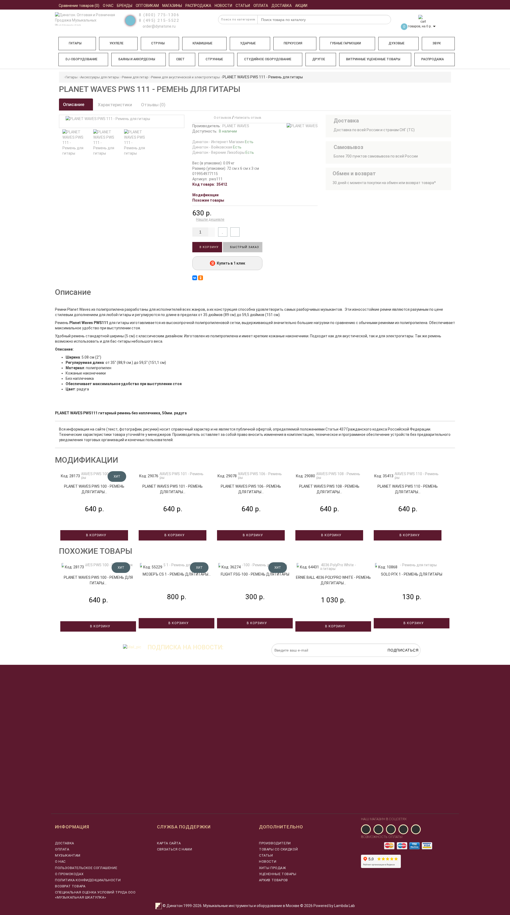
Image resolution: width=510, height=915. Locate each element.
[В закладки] (222, 232)
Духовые (397, 43)
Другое (318, 59)
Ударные (248, 43)
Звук (436, 43)
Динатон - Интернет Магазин (222, 142)
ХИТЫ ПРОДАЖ (272, 868)
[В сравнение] (235, 232)
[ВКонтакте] (194, 277)
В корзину (208, 247)
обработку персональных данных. (395, 659)
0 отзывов (221, 118)
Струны (158, 43)
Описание (74, 104)
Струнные (214, 59)
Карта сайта (169, 843)
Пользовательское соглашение (86, 868)
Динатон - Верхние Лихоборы (223, 152)
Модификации (205, 195)
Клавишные (202, 43)
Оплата (62, 849)
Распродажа (432, 59)
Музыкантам (67, 855)
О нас (60, 861)
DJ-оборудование (81, 59)
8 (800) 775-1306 (159, 14)
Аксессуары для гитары (99, 77)
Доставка (64, 843)
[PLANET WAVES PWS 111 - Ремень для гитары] (73, 142)
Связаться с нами (174, 849)
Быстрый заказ (244, 247)
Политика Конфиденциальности (88, 880)
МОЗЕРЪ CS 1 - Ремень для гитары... (177, 574)
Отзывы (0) (153, 104)
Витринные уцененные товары (373, 59)
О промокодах (69, 874)
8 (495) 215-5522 (159, 20)
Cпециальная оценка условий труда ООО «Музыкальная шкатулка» (95, 894)
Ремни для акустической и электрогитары (185, 77)
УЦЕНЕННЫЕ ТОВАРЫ (277, 874)
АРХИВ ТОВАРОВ (273, 880)
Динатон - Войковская (216, 147)
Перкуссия (293, 43)
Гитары (75, 43)
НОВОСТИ (267, 861)
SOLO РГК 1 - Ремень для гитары (411, 574)
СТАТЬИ (266, 855)
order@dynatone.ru (159, 26)
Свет (180, 59)
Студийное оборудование (267, 59)
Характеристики (115, 104)
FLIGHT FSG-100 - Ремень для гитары (255, 574)
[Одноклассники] (200, 277)
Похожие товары (208, 200)
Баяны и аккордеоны (136, 59)
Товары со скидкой (278, 849)
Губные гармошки (345, 43)
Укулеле (116, 43)
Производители (275, 843)
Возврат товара (70, 886)
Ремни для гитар (135, 77)
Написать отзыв (248, 118)
